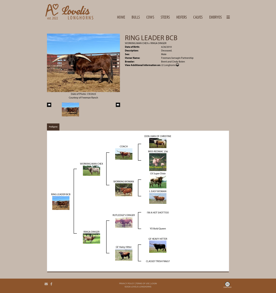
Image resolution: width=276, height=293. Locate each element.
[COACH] (123, 153)
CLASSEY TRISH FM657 (158, 261)
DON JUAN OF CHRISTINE (157, 136)
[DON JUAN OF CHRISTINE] (157, 142)
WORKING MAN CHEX (136, 43)
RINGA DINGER (158, 43)
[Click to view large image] (83, 62)
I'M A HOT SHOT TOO (158, 212)
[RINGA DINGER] (91, 238)
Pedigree (53, 126)
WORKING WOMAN (123, 181)
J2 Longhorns (168, 65)
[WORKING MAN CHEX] (91, 170)
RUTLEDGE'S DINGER (124, 215)
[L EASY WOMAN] (157, 198)
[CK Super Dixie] (157, 181)
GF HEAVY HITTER (158, 238)
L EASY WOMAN (157, 191)
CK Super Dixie (158, 173)
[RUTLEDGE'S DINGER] (123, 222)
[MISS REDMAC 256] (157, 161)
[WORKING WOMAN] (123, 189)
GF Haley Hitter (124, 246)
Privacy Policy (126, 283)
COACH (124, 146)
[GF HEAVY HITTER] (157, 246)
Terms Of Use (143, 283)
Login (154, 283)
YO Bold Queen (158, 228)
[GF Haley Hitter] (123, 254)
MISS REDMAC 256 (158, 151)
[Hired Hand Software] (227, 285)
